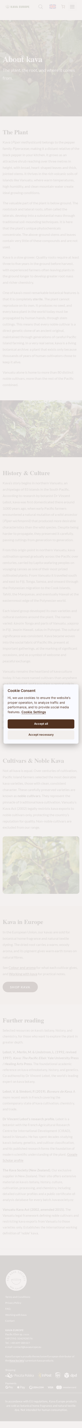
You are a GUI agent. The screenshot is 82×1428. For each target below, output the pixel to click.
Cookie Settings (33, 712)
